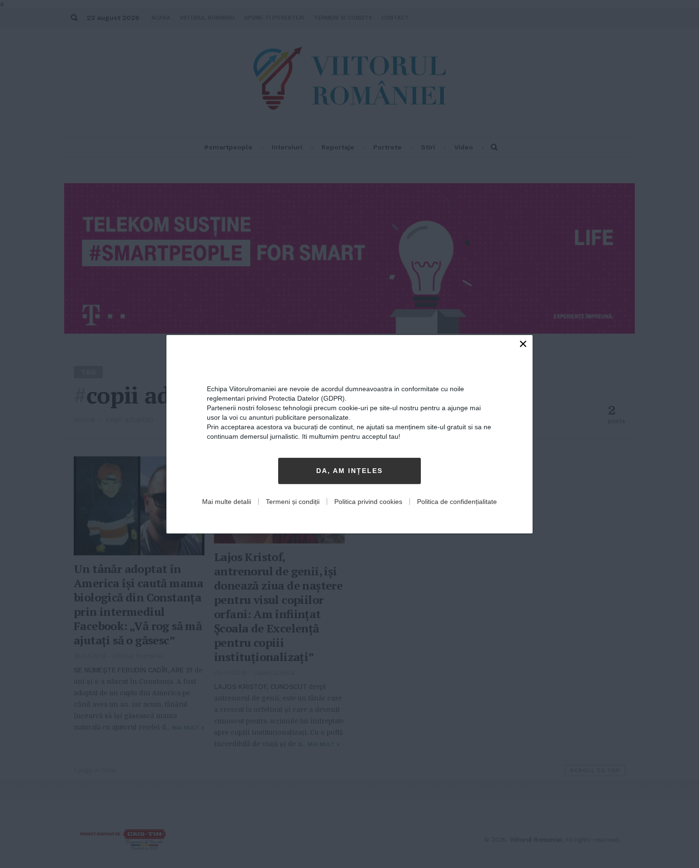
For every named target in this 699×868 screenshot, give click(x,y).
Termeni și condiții (293, 501)
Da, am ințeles (349, 470)
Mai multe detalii (226, 501)
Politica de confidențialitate (457, 501)
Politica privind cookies (368, 501)
